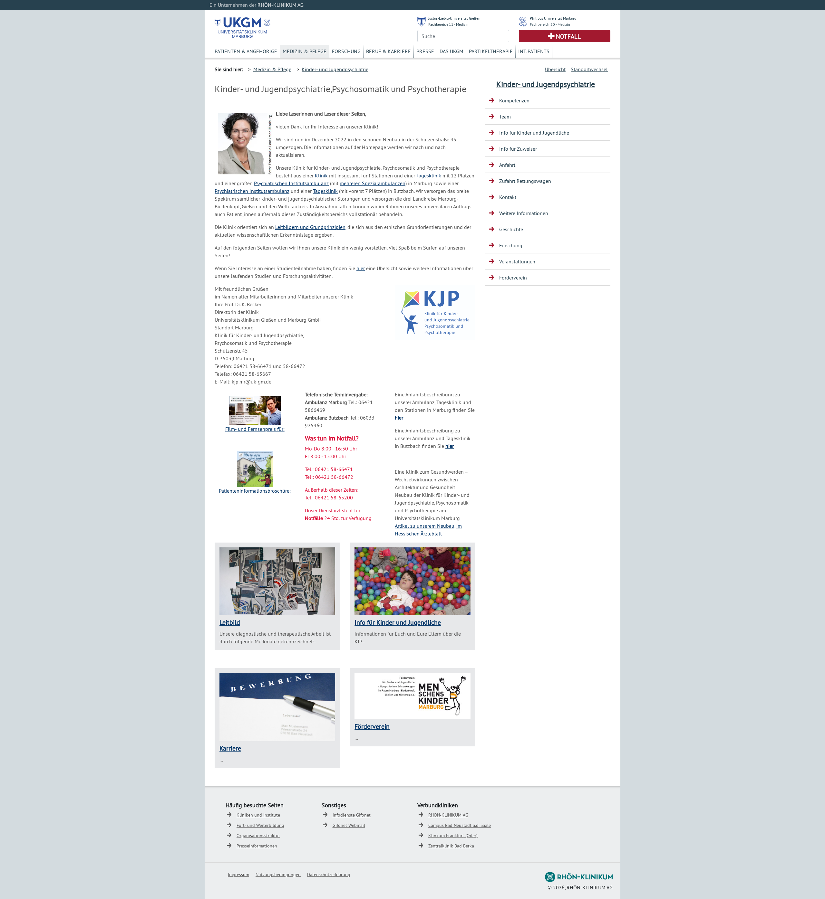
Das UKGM (451, 51)
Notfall (568, 36)
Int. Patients (533, 51)
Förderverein (372, 726)
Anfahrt (507, 165)
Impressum (238, 874)
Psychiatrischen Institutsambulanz (291, 183)
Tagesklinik (428, 175)
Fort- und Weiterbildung (260, 825)
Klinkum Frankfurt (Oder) (453, 835)
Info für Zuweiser (518, 149)
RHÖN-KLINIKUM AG (448, 815)
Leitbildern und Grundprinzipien (310, 227)
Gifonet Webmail (349, 825)
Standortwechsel (589, 69)
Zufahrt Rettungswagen (525, 181)
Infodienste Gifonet (352, 815)
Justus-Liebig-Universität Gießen (454, 18)
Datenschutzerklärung (328, 874)
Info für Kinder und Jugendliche (397, 622)
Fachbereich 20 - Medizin (550, 24)
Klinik (321, 175)
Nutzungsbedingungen (278, 874)
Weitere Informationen (523, 213)
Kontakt (507, 197)
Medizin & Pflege (304, 51)
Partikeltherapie (491, 51)
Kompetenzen (514, 100)
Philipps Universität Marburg (553, 18)
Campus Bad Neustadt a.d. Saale (459, 825)
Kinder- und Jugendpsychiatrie (335, 69)
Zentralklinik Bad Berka (451, 846)
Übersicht (555, 69)
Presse (425, 51)
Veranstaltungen (517, 261)
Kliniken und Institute (258, 815)
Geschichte (511, 229)
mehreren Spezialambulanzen (372, 183)
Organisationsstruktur (258, 835)
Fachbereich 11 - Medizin (448, 24)
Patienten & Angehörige (246, 51)
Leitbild (229, 622)
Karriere (230, 748)
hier (360, 268)
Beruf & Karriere (388, 51)
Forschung (346, 51)
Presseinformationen (257, 846)
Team (505, 116)
